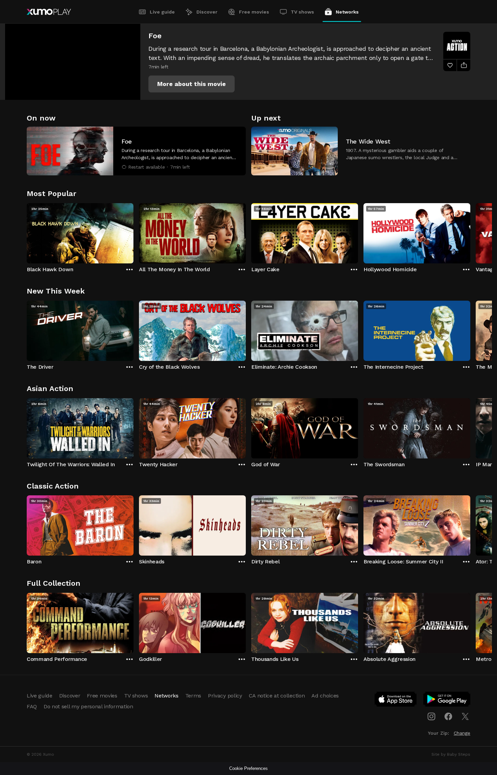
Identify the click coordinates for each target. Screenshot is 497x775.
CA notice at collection (277, 695)
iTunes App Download (396, 700)
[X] (465, 716)
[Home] (49, 12)
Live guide (162, 12)
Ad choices (325, 695)
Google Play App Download (447, 700)
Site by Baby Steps (450, 754)
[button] (191, 84)
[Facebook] (448, 716)
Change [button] (462, 733)
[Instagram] (431, 716)
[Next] (470, 231)
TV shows (302, 12)
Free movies (254, 12)
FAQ (32, 706)
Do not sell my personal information (88, 706)
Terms (193, 695)
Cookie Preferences (248, 768)
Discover (206, 12)
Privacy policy (225, 695)
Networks (347, 12)
